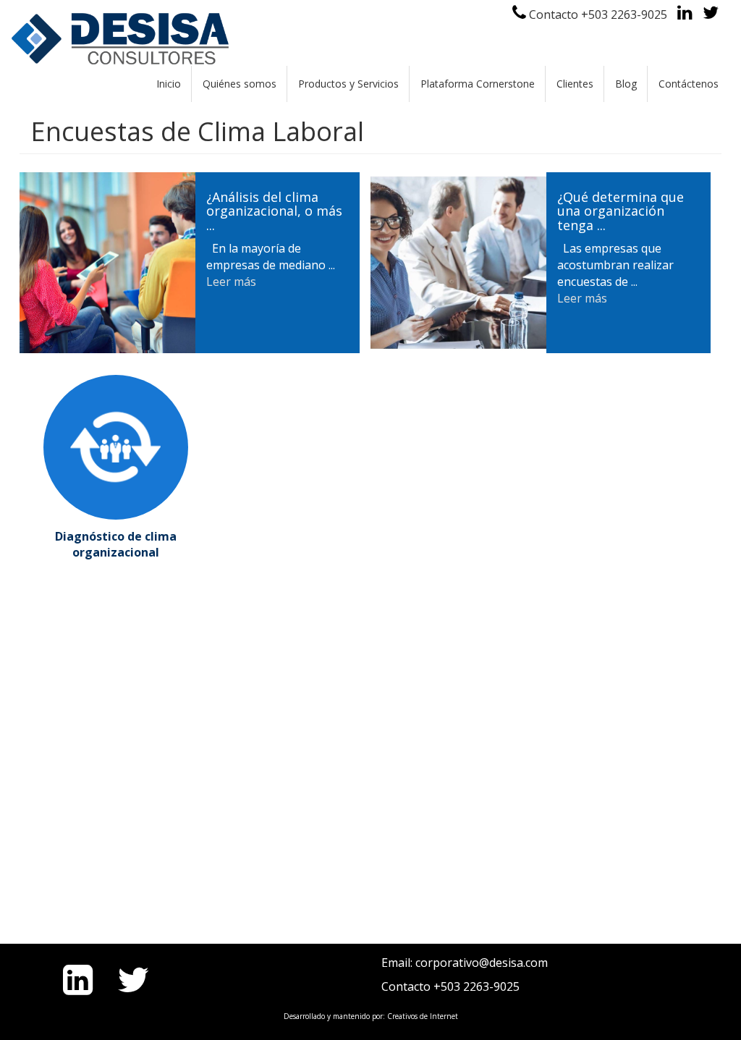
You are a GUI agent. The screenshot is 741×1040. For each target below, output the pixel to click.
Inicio (168, 83)
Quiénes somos (239, 83)
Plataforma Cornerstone (477, 83)
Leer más (231, 281)
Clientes (574, 83)
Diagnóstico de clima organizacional (116, 544)
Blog (626, 83)
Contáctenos (689, 83)
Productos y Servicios (348, 83)
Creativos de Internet (422, 1016)
